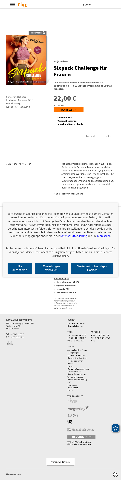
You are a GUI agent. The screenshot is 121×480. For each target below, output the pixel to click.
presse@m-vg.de (61, 278)
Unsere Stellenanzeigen (77, 374)
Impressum (72, 385)
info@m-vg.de (18, 336)
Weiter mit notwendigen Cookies (92, 268)
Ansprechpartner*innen (77, 350)
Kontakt (70, 390)
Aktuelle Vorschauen (76, 355)
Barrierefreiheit (74, 371)
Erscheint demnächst (76, 323)
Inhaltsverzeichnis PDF (66, 292)
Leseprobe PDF (62, 289)
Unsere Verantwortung (77, 379)
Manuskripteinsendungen (78, 369)
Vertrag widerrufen (60, 461)
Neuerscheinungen (75, 326)
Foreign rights (73, 352)
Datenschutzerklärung (73, 236)
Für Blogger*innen (75, 360)
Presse (70, 366)
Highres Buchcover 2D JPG (67, 282)
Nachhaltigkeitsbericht (76, 358)
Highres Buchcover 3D (65, 285)
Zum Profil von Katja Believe (69, 193)
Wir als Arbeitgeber (75, 377)
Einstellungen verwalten (51, 268)
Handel (70, 363)
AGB (69, 382)
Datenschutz (72, 387)
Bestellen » (68, 109)
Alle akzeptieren (19, 268)
